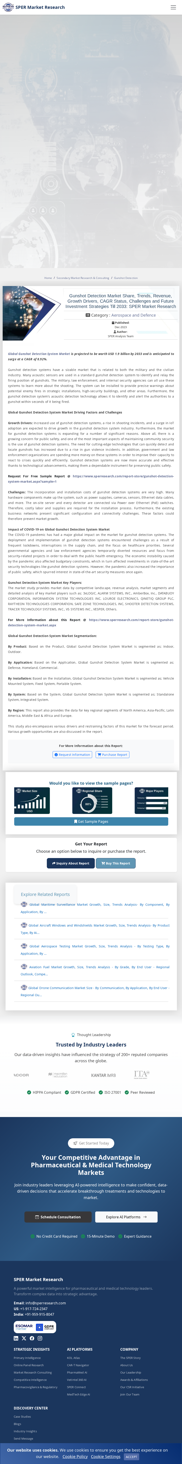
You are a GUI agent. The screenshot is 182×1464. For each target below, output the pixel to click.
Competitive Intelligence (30, 1380)
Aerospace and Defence (133, 315)
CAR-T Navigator (78, 1365)
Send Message (23, 1438)
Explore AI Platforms (123, 1217)
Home (48, 278)
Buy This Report (117, 863)
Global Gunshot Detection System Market (39, 353)
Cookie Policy (75, 1456)
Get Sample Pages (92, 821)
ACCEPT (131, 1457)
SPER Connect (76, 1387)
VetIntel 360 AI (77, 1380)
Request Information (74, 754)
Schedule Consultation (61, 1217)
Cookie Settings (106, 1456)
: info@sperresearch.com (40, 1303)
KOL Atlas (73, 1358)
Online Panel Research (29, 1365)
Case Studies (22, 1417)
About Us (126, 1365)
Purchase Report (114, 754)
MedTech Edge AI (78, 1394)
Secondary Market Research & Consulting (83, 278)
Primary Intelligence (27, 1358)
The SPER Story (130, 1358)
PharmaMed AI (77, 1372)
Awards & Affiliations (134, 1380)
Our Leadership (130, 1372)
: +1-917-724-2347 (30, 1308)
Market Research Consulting (33, 1372)
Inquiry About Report (72, 863)
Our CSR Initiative (132, 1387)
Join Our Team (129, 1394)
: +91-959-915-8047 (34, 1314)
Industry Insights (25, 1431)
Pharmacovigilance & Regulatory (35, 1387)
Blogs (17, 1424)
